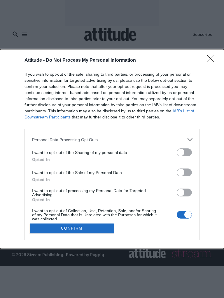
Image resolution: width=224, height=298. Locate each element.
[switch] (184, 152)
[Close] (212, 60)
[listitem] (112, 139)
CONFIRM (72, 228)
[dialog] (112, 149)
